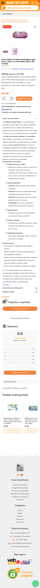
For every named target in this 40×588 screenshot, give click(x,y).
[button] (35, 27)
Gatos (8, 20)
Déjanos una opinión (20, 372)
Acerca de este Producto (11, 118)
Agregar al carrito (24, 98)
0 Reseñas (15, 69)
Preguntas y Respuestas (26, 69)
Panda (7, 66)
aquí (29, 112)
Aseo (8, 22)
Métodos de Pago (8, 292)
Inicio (3, 20)
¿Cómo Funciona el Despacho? (13, 288)
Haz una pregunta (20, 308)
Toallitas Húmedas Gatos (19, 22)
